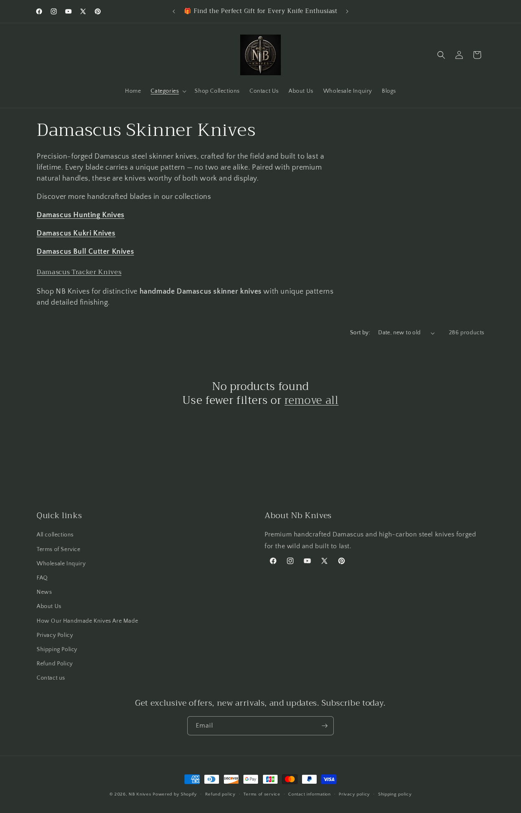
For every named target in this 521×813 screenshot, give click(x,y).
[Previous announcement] (174, 11)
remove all (312, 401)
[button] (168, 91)
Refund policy (220, 794)
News (44, 592)
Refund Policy (55, 663)
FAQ (42, 578)
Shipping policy (395, 794)
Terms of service (261, 794)
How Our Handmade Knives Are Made (87, 621)
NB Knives (140, 794)
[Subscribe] (324, 725)
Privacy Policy (55, 635)
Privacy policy (354, 794)
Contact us (51, 678)
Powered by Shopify (175, 794)
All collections (55, 535)
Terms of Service (59, 549)
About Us (49, 606)
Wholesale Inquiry (61, 563)
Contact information (309, 794)
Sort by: (360, 332)
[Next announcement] (347, 11)
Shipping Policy (57, 649)
